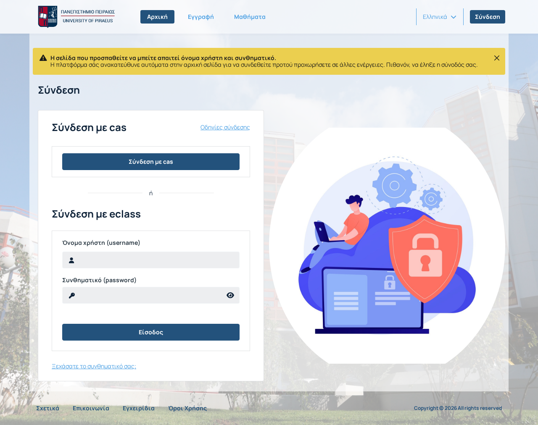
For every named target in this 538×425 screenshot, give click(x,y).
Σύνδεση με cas (151, 161)
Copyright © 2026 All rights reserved (458, 408)
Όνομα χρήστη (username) (101, 242)
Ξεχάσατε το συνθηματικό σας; (94, 366)
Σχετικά (47, 408)
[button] (439, 17)
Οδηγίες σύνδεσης (225, 127)
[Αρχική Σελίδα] (75, 16)
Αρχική (157, 17)
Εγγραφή (201, 17)
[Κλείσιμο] (496, 58)
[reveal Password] (231, 295)
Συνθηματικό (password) (99, 280)
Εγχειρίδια (139, 408)
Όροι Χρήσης (187, 408)
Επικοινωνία (91, 408)
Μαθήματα (250, 17)
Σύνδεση (487, 17)
